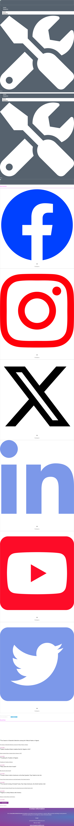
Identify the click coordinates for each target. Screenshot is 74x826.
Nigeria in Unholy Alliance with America (7, 796)
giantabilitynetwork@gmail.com (37, 820)
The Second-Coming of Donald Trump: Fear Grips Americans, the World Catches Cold (16, 788)
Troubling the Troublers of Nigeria (6, 762)
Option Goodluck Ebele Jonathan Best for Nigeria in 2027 (11, 753)
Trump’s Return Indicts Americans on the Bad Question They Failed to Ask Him (15, 779)
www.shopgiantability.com (37, 825)
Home (4, 7)
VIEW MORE (4, 802)
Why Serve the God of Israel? (5, 770)
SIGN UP (14, 716)
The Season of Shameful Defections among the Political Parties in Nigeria (14, 744)
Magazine (5, 9)
